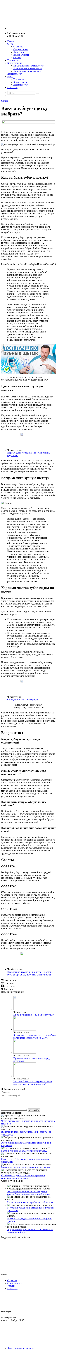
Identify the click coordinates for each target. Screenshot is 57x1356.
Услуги (11, 1286)
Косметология (14, 63)
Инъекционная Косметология (28, 65)
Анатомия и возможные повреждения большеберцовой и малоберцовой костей (28, 1192)
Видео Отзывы (21, 54)
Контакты (12, 87)
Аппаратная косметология (27, 71)
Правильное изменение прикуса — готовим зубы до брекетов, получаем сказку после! (30, 973)
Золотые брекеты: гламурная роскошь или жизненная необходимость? (32, 1082)
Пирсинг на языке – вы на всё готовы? (33, 1014)
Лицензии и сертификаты (20, 1348)
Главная (11, 41)
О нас (10, 44)
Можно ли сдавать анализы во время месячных (25, 1167)
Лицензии (18, 52)
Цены (10, 76)
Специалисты (20, 49)
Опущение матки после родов (22, 699)
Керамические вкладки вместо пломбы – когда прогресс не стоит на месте (34, 1036)
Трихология (13, 60)
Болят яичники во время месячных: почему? (24, 1151)
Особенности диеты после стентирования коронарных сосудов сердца (23, 1176)
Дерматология (14, 74)
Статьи (17, 57)
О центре (18, 46)
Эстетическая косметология (27, 68)
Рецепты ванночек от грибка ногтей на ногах (31, 1202)
